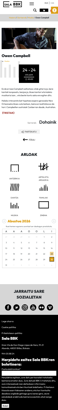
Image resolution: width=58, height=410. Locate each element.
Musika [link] (31, 17)
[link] (54, 10)
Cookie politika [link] (9, 327)
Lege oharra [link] (7, 321)
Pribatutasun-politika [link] (12, 333)
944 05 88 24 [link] (8, 353)
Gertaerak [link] (21, 17)
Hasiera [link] (12, 17)
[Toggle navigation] (32, 4)
